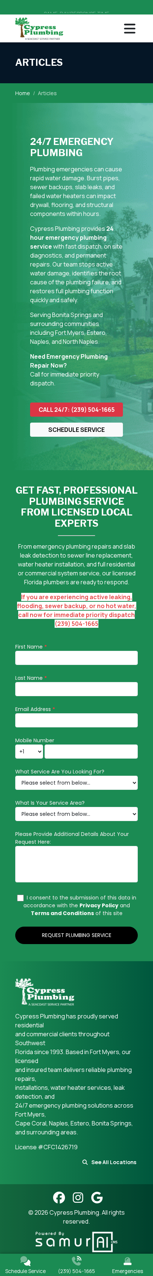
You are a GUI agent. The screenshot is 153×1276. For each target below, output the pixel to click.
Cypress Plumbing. (75, 1212)
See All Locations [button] (113, 1162)
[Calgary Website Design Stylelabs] (76, 1241)
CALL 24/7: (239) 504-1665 (77, 410)
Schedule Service (76, 430)
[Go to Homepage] (39, 28)
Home (22, 93)
